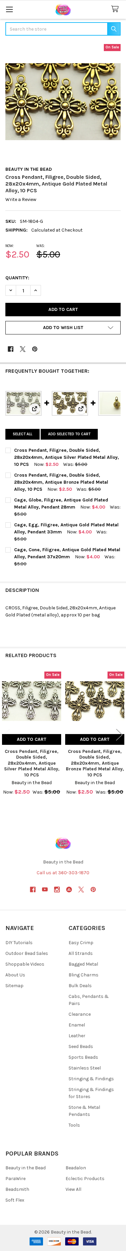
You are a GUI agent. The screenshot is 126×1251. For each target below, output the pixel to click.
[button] (63, 327)
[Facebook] (10, 349)
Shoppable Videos (24, 964)
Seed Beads (81, 1046)
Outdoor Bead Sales (26, 953)
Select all (22, 434)
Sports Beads (83, 1057)
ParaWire (15, 1178)
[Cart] (116, 9)
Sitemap (14, 985)
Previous (6, 734)
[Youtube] (45, 889)
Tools (74, 1125)
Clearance (80, 1014)
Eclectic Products (85, 1178)
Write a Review (20, 200)
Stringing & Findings (91, 1079)
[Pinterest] (35, 349)
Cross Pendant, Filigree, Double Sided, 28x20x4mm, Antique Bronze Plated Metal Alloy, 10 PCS (61, 482)
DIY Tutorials (19, 942)
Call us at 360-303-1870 (63, 873)
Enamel (77, 1025)
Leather (77, 1036)
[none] (63, 101)
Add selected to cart (69, 434)
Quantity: (17, 278)
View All (73, 1189)
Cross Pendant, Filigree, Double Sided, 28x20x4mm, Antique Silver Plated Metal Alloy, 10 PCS (66, 457)
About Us (15, 975)
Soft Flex (14, 1200)
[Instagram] (57, 889)
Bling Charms (83, 975)
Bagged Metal (83, 964)
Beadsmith (17, 1189)
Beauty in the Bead (25, 1168)
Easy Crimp (81, 942)
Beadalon (76, 1168)
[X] (22, 349)
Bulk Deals (80, 985)
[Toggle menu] (9, 9)
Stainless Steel (85, 1068)
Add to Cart (31, 739)
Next (119, 734)
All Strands (81, 953)
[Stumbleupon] (69, 889)
